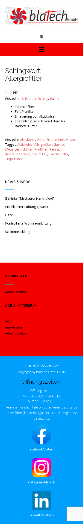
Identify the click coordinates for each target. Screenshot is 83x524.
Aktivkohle (27, 139)
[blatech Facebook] (41, 434)
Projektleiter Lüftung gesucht (26, 206)
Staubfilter (39, 154)
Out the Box (49, 365)
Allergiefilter (43, 144)
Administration (16, 292)
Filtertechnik (55, 139)
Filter (11, 92)
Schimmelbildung (17, 231)
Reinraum (56, 149)
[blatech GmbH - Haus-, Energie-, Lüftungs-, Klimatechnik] (41, 16)
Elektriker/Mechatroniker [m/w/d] (29, 198)
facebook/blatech (42, 449)
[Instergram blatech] (41, 467)
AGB (8, 321)
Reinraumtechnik (17, 154)
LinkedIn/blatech (41, 515)
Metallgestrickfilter (19, 149)
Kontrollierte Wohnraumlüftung (28, 223)
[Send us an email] (41, 36)
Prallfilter (40, 149)
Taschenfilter (58, 154)
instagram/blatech (41, 482)
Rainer (54, 98)
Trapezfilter (13, 159)
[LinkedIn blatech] (41, 500)
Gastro (71, 139)
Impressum (13, 327)
